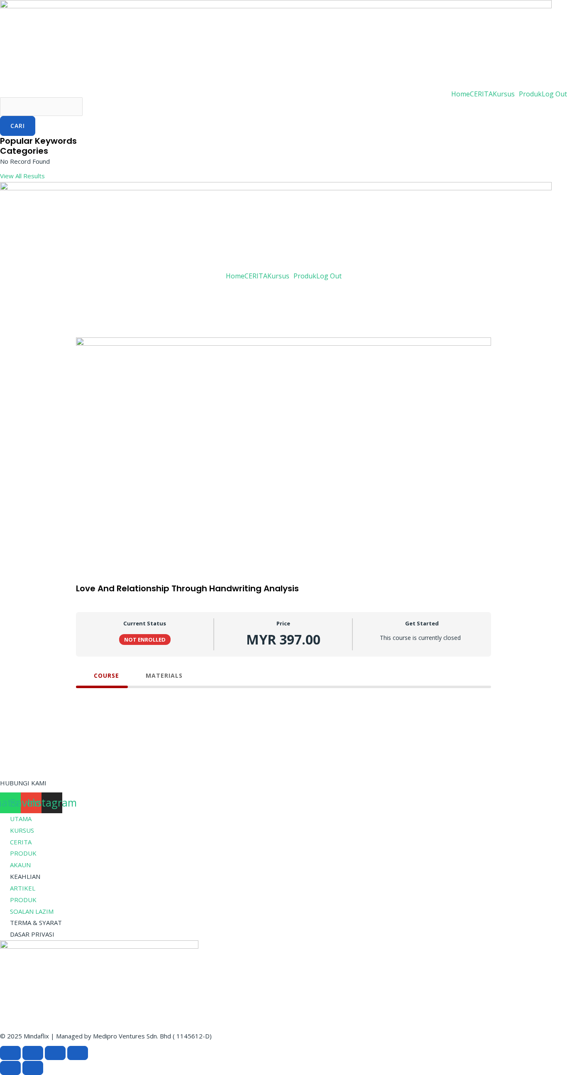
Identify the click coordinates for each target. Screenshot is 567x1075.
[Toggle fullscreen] (32, 1053)
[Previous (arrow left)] (10, 1068)
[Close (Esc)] (77, 1053)
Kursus (504, 94)
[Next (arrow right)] (32, 1068)
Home (460, 94)
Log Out (554, 94)
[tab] (102, 676)
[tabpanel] (283, 700)
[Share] (55, 1053)
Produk (530, 94)
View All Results (22, 176)
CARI (17, 126)
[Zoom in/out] (10, 1053)
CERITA (481, 94)
